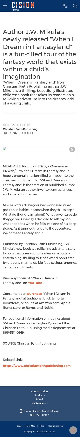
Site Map (31, 426)
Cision (45, 431)
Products (39, 395)
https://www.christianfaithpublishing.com (37, 366)
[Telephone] (65, 6)
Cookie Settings (55, 426)
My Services (38, 403)
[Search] (75, 6)
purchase (34, 294)
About (39, 399)
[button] (40, 148)
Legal (19, 426)
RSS (42, 426)
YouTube (35, 283)
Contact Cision (39, 391)
